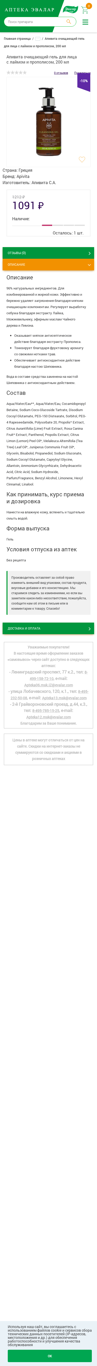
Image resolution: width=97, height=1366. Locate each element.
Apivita (23, 176)
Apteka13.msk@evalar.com (64, 697)
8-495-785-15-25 (45, 710)
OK (50, 1356)
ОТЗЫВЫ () (17, 252)
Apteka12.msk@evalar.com (48, 717)
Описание (16, 264)
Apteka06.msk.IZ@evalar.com (48, 684)
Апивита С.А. (44, 182)
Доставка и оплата (24, 628)
